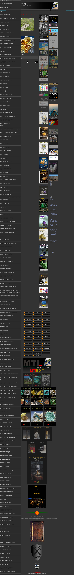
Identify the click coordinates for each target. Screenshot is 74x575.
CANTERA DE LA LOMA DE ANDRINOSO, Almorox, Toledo (6, 112)
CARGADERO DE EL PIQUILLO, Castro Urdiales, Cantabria (6, 225)
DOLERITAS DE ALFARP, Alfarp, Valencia (4, 448)
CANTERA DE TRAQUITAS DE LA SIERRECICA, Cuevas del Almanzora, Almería (8, 120)
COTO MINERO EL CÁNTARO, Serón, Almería (5, 345)
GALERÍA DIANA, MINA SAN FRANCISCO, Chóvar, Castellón (6, 509)
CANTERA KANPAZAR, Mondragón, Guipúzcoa (5, 147)
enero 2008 (51, 252)
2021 (50, 186)
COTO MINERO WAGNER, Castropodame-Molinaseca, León (6, 366)
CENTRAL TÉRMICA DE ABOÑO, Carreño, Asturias (5, 264)
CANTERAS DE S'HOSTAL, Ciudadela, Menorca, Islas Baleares (6, 217)
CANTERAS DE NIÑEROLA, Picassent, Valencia (5, 214)
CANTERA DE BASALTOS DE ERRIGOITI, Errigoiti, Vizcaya (6, 94)
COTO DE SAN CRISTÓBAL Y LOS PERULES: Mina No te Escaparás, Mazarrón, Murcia (9, 382)
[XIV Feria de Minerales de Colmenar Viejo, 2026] (43, 168)
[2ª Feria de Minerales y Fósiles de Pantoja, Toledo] (43, 139)
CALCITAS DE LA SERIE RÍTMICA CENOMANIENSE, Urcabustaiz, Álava (7, 40)
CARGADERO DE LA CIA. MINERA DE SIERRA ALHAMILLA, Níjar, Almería (7, 228)
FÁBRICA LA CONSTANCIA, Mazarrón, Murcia (4, 466)
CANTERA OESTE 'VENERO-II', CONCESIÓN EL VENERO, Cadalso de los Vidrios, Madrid (9, 180)
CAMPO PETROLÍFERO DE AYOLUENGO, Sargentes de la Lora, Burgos (7, 61)
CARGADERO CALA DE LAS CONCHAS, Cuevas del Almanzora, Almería (7, 221)
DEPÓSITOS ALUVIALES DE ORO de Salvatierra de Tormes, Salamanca (7, 440)
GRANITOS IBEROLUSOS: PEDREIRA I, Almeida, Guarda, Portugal (7, 517)
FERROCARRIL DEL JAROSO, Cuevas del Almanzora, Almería (6, 470)
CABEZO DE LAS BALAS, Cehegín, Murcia (4, 29)
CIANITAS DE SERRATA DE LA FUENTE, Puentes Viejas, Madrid (6, 275)
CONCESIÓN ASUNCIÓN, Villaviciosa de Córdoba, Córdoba (6, 283)
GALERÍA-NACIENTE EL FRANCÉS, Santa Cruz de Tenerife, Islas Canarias (7, 513)
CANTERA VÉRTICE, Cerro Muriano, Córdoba (4, 203)
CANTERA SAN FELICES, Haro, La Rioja (4, 187)
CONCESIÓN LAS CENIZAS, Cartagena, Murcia (5, 304)
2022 (50, 185)
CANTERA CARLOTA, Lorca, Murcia (3, 83)
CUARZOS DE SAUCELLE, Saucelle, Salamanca (5, 429)
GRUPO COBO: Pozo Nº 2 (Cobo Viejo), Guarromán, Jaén (6, 549)
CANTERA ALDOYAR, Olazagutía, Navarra (4, 62)
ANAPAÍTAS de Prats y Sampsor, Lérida (4, 11)
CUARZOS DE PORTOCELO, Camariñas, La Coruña (5, 426)
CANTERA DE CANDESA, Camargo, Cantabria (5, 101)
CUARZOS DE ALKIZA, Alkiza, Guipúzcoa (4, 412)
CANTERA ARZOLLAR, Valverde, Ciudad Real (5, 72)
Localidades (3, 10)
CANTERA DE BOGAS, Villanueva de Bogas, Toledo (5, 98)
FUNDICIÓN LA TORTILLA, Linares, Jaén (4, 499)
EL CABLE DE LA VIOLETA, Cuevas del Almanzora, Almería (6, 455)
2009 (50, 197)
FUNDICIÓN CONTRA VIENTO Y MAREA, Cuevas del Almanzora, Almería (7, 488)
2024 (50, 183)
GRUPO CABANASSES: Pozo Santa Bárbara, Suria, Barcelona (6, 528)
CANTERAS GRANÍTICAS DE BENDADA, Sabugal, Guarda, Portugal (7, 218)
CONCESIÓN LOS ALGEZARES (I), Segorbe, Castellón (5, 305)
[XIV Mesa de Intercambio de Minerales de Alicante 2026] (43, 270)
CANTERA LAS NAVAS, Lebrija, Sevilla (4, 154)
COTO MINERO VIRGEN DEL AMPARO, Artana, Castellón (6, 362)
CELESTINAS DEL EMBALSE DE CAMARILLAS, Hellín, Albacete (6, 261)
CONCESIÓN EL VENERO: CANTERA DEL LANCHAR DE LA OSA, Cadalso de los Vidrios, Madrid (10, 292)
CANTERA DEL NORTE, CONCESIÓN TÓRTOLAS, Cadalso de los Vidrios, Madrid (8, 132)
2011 (50, 195)
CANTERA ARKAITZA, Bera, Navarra (4, 69)
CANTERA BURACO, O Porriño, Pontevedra (4, 76)
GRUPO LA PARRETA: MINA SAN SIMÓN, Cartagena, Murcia (6, 567)
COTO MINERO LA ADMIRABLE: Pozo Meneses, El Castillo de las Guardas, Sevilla (8, 348)
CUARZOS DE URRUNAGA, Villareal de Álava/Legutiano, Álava (6, 430)
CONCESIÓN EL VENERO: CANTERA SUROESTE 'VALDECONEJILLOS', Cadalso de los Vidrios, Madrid (10, 298)
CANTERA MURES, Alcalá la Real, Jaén (4, 176)
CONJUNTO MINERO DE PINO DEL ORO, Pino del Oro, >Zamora (6, 315)
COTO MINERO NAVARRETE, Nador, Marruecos (5, 355)
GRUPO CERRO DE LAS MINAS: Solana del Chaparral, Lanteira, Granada (7, 542)
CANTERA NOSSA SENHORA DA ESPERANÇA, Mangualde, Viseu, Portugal (8, 179)
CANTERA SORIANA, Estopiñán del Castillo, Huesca (5, 194)
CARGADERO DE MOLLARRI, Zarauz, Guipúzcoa (5, 236)
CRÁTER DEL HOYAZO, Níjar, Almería (4, 411)
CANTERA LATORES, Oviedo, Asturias (4, 157)
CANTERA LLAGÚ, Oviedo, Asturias (3, 158)
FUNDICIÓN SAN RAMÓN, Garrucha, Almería (4, 506)
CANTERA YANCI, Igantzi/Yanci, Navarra (4, 207)
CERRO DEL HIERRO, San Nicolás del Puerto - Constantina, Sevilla (7, 272)
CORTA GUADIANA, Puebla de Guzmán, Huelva (5, 323)
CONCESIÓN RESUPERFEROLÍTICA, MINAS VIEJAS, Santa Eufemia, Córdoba (8, 308)
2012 (50, 194)
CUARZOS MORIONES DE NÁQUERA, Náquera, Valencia (6, 433)
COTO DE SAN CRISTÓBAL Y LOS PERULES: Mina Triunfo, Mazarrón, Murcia (8, 393)
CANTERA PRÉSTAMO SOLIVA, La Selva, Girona (5, 183)
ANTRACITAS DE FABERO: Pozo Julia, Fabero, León (5, 21)
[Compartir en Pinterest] (21, 58)
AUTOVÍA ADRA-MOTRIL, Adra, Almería (4, 25)
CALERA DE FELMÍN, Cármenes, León (4, 50)
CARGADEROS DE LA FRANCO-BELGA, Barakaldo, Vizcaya (6, 254)
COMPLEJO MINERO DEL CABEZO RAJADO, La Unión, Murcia (6, 279)
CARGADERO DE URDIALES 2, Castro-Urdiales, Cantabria (6, 247)
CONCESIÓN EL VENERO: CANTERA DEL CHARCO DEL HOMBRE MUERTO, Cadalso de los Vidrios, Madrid (9, 290)
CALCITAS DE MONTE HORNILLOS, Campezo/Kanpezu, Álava (6, 43)
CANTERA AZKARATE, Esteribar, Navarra (4, 73)
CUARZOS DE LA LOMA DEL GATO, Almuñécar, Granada (6, 422)
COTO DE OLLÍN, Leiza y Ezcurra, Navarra (4, 333)
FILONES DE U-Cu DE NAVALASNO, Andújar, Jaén (5, 477)
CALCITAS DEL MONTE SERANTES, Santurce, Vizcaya (6, 47)
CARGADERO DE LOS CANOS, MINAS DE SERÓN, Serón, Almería (7, 232)
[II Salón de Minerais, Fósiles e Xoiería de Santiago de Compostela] (43, 183)
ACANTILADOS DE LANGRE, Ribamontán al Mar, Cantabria (6, 3)
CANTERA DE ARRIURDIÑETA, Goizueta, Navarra (5, 91)
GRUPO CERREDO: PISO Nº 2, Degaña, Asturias (5, 535)
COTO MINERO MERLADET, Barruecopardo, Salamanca (6, 352)
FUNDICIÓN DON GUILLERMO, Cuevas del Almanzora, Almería (6, 491)
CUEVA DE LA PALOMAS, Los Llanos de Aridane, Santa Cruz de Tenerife (7, 437)
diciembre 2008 (52, 199)
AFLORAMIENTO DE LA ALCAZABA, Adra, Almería (5, 7)
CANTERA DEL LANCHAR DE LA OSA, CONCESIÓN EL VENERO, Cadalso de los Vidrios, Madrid (10, 129)
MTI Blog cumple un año (52, 239)
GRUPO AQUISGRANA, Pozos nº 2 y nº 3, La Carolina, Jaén (6, 520)
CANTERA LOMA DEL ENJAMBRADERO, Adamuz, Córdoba (6, 161)
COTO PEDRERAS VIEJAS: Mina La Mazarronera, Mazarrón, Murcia (7, 401)
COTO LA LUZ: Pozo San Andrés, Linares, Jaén (5, 334)
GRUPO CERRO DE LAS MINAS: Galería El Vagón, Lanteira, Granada (7, 539)
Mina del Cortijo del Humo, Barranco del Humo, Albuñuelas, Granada (27, 15)
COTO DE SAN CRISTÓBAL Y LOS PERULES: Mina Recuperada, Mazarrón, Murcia (8, 383)
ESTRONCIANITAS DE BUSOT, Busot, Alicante (5, 462)
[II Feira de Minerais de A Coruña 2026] (43, 255)
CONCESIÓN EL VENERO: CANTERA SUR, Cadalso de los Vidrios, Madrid (7, 296)
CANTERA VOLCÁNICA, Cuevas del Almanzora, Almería (5, 206)
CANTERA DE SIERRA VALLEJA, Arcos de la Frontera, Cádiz (6, 119)
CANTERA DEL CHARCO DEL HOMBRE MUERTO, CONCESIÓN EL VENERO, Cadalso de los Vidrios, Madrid (9, 125)
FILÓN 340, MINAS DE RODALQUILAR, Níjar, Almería (5, 473)
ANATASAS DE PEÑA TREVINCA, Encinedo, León (5, 14)
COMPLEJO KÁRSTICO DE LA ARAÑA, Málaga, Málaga (6, 276)
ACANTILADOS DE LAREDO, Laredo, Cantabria (5, 4)
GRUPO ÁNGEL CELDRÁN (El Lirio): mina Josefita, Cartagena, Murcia (7, 524)
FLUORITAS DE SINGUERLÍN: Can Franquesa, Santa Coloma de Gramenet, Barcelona (9, 481)
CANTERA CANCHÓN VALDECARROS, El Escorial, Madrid (6, 80)
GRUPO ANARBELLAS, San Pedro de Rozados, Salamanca (6, 521)
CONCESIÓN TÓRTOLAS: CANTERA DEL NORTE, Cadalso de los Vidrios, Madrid (8, 312)
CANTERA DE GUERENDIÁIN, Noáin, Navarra (5, 109)
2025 (50, 182)
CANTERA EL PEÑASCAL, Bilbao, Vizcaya (4, 140)
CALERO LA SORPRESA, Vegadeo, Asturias (4, 51)
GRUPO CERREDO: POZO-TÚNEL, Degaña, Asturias (5, 538)
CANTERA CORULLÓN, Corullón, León (4, 87)
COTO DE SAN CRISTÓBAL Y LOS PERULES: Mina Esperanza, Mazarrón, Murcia (8, 377)
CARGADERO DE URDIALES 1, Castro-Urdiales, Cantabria (6, 246)
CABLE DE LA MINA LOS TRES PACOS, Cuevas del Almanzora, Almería (7, 33)
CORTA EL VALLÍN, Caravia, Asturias (4, 319)
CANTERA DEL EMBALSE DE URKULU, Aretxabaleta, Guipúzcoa (6, 128)
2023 (50, 184)
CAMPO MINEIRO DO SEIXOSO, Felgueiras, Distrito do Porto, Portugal (7, 58)
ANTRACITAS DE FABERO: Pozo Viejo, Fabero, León (5, 22)
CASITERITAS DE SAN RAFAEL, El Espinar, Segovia (5, 257)
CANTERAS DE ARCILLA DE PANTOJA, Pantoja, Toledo (6, 210)
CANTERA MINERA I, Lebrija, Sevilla (4, 172)
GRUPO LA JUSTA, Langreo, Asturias (4, 564)
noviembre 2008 (52, 200)
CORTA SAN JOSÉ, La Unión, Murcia (4, 326)
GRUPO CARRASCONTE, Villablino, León (4, 531)
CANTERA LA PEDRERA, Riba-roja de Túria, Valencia (5, 150)
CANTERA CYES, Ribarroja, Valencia (4, 90)
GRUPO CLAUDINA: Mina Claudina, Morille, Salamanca (5, 546)
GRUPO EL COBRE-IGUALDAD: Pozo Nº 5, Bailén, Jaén (6, 560)
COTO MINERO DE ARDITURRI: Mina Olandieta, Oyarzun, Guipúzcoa (7, 341)
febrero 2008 (51, 251)
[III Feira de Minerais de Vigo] (43, 226)
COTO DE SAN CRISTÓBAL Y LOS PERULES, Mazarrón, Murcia (6, 370)
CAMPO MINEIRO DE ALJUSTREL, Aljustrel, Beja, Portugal (6, 54)
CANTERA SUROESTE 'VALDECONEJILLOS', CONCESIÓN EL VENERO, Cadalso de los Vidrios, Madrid (10, 197)
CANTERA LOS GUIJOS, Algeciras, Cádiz (4, 165)
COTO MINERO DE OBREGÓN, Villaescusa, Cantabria (5, 344)
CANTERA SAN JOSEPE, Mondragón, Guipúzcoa (5, 190)
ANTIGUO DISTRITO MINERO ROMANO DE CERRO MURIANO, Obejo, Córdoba (8, 18)
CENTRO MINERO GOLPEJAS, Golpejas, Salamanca (5, 265)
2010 (50, 196)
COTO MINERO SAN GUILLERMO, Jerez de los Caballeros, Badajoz (7, 359)
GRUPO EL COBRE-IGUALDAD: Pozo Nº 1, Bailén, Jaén (6, 557)
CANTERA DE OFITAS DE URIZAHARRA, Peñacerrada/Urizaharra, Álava (7, 116)
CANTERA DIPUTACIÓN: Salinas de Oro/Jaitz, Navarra (5, 136)
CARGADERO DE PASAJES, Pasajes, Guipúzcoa (5, 239)
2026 (50, 181)
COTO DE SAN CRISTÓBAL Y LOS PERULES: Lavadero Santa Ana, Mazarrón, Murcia (9, 374)
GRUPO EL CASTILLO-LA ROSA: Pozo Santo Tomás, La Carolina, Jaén (7, 556)
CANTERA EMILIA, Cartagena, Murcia (4, 143)
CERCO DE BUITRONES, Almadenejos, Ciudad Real (5, 268)
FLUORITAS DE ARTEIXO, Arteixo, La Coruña (5, 480)
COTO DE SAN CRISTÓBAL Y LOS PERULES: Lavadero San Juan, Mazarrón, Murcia (9, 373)
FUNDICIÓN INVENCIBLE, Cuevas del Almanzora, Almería (6, 495)
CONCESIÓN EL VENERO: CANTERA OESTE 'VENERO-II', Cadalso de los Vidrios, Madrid (9, 295)
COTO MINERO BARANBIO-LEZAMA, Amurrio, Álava (5, 337)
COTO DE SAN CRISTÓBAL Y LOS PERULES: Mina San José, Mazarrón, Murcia (8, 386)
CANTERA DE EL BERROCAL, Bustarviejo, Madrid (5, 105)
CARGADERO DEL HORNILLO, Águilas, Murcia (5, 250)
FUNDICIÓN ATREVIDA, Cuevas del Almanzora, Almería (5, 484)
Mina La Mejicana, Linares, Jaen (53, 220)
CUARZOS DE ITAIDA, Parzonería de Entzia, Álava (5, 419)
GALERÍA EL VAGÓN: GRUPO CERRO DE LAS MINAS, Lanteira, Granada (7, 510)
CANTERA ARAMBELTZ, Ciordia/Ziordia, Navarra (5, 65)
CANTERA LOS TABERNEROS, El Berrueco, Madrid (5, 168)
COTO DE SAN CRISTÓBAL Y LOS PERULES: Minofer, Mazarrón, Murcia (7, 397)
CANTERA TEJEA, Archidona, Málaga (4, 199)
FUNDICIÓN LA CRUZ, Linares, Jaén (4, 498)
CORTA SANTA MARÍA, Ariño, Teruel (4, 330)
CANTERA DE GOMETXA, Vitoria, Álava (4, 108)
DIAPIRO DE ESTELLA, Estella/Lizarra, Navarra (5, 444)
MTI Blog (22, 4)
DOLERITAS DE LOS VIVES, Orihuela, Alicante (5, 451)
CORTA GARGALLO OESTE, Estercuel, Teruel (5, 322)
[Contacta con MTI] (43, 37)
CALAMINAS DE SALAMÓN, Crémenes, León (5, 36)
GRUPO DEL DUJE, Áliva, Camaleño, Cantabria (5, 553)
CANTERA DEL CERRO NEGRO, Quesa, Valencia (5, 123)
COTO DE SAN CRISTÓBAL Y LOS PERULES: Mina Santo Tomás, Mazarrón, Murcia (8, 390)
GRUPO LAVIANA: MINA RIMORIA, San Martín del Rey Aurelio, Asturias (7, 571)
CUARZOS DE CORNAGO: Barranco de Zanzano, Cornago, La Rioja (7, 415)
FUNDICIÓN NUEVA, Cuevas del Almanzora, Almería (5, 502)
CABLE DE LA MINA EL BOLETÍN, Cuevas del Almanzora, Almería (6, 32)
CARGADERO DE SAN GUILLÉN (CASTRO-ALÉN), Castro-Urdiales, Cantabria (8, 243)
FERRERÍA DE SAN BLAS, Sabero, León (4, 469)
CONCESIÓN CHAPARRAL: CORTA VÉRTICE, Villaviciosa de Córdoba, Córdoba (8, 286)
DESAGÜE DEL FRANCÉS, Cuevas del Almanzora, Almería (6, 441)
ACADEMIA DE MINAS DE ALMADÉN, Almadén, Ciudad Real (6, 0)
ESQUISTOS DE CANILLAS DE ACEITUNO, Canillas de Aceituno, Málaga (7, 459)
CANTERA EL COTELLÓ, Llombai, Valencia (4, 139)
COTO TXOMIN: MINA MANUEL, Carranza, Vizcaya (5, 408)
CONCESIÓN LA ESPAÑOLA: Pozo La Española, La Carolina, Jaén (7, 301)
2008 (50, 198)
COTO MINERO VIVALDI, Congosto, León (4, 363)
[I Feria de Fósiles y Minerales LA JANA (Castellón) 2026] (43, 196)
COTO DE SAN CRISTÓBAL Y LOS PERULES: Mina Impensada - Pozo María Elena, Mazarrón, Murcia (9, 379)
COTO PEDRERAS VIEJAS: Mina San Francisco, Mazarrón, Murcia (7, 404)
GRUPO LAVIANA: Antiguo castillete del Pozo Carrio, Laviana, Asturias (7, 568)
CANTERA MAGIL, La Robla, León (3, 169)
